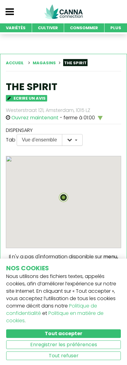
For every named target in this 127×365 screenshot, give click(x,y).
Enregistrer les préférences (63, 344)
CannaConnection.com (63, 11)
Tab (10, 139)
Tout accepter (63, 333)
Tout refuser (64, 355)
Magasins (44, 63)
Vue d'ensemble (39, 139)
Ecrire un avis (29, 98)
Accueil (15, 63)
